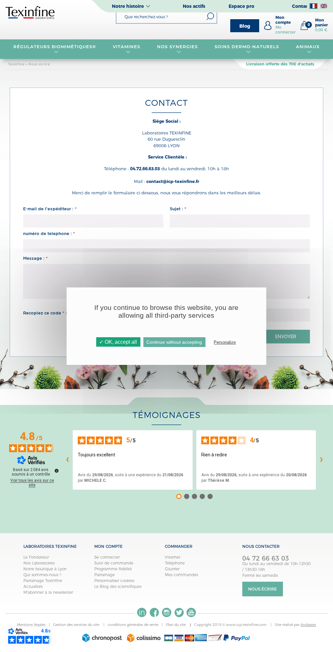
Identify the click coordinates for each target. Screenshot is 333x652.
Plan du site (176, 624)
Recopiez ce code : (45, 313)
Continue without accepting (174, 342)
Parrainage (104, 574)
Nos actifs (194, 6)
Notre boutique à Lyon (45, 568)
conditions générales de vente (133, 624)
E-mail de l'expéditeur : (50, 208)
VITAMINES (126, 46)
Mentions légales (31, 624)
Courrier (172, 568)
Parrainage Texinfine (42, 580)
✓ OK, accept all (118, 342)
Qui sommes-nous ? (42, 574)
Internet (172, 557)
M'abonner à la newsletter (48, 592)
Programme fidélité (113, 568)
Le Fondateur (36, 557)
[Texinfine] (30, 12)
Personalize (225, 342)
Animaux (308, 46)
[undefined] (56, 470)
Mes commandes (181, 574)
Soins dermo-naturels (247, 46)
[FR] (313, 6)
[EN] (324, 6)
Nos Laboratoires (39, 563)
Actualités (33, 586)
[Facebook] (154, 612)
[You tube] (191, 612)
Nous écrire (262, 589)
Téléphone (175, 563)
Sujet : (178, 208)
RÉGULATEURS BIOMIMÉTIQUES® (54, 46)
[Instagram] (166, 612)
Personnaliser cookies (114, 580)
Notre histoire (128, 6)
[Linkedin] (142, 612)
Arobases (308, 624)
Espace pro (241, 6)
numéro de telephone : (49, 233)
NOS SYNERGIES (177, 46)
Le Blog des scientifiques (117, 586)
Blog (244, 26)
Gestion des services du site (76, 624)
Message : (35, 258)
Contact (301, 6)
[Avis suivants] (321, 460)
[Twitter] (179, 612)
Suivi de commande (113, 563)
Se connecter (107, 557)
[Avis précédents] (67, 460)
